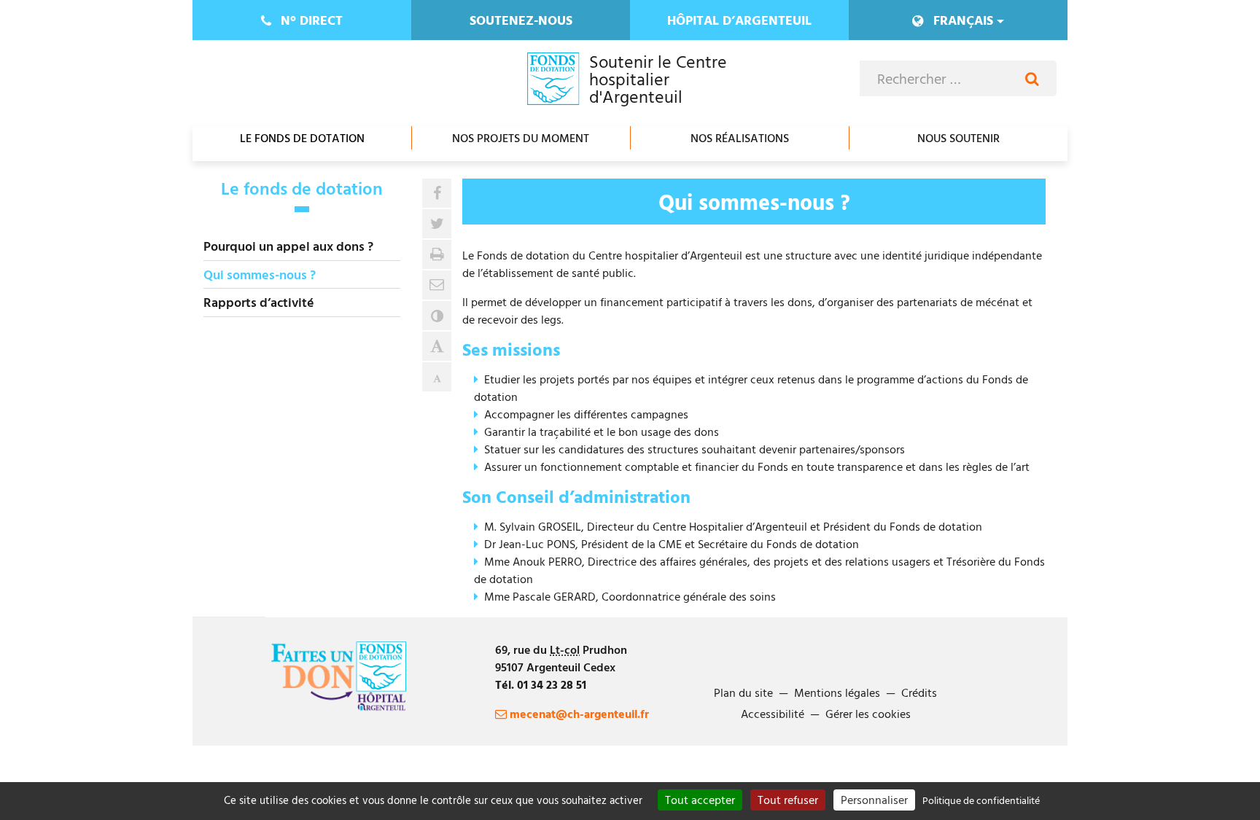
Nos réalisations (740, 138)
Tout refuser (788, 799)
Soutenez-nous (521, 20)
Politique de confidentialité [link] (981, 800)
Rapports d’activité (258, 302)
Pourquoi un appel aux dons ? (288, 246)
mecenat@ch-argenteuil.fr (578, 713)
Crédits (919, 692)
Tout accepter (700, 799)
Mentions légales (837, 692)
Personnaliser (874, 799)
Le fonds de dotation (302, 138)
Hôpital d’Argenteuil (739, 20)
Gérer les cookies (868, 713)
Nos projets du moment (520, 138)
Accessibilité (772, 713)
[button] (436, 285)
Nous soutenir (958, 138)
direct (312, 20)
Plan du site (743, 692)
